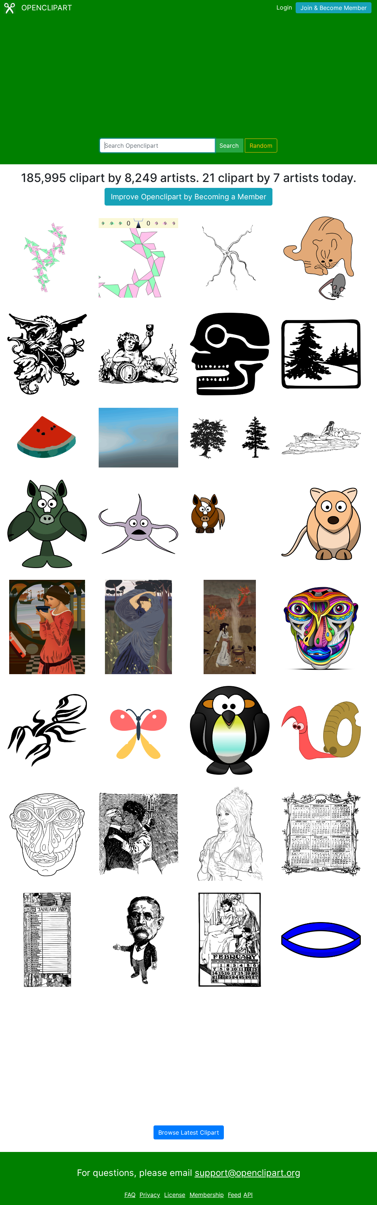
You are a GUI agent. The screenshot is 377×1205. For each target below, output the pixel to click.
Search (229, 145)
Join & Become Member (333, 7)
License (174, 1194)
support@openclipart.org (247, 1172)
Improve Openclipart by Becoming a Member (188, 196)
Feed (234, 1194)
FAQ (129, 1194)
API (248, 1194)
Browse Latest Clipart (188, 1132)
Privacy (150, 1194)
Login (284, 7)
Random (261, 145)
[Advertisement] (188, 77)
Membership (207, 1194)
